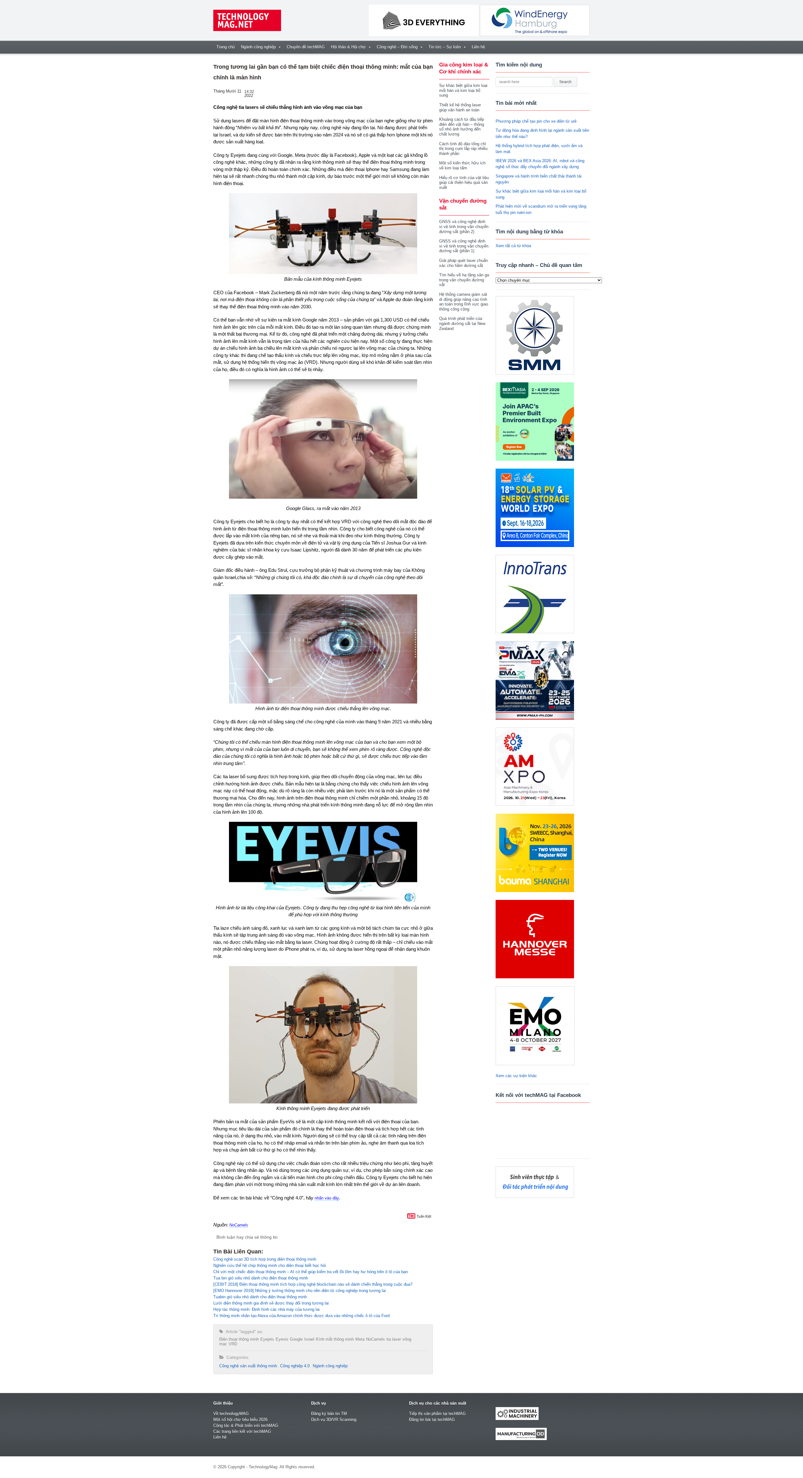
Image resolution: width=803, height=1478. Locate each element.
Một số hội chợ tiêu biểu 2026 (240, 1419)
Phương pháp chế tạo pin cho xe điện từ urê (536, 121)
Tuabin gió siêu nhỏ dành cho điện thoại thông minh (260, 1297)
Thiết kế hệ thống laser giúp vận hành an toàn (460, 107)
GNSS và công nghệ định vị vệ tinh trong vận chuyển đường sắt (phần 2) (463, 226)
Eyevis (282, 1339)
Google (296, 1339)
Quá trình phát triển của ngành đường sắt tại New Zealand (462, 323)
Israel (309, 1339)
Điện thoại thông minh (239, 1339)
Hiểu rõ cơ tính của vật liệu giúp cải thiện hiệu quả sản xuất (464, 182)
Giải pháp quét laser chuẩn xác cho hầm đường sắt (463, 263)
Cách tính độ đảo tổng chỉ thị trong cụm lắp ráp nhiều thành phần (463, 148)
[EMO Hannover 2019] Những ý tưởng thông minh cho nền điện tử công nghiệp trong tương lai (299, 1290)
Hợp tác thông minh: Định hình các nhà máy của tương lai (266, 1309)
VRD (233, 1344)
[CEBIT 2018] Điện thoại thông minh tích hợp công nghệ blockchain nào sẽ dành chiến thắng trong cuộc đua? (312, 1284)
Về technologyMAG (231, 1413)
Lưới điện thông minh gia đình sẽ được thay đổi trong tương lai (271, 1303)
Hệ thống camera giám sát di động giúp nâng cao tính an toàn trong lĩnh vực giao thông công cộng (463, 301)
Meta (359, 1339)
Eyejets (267, 1339)
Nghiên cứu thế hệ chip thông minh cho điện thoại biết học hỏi (269, 1265)
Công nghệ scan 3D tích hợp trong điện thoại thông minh (264, 1259)
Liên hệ (478, 47)
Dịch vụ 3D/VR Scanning (333, 1419)
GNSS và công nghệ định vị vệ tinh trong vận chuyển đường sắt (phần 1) (463, 246)
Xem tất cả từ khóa (513, 245)
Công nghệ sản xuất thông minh (248, 1366)
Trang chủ (225, 47)
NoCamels (238, 1225)
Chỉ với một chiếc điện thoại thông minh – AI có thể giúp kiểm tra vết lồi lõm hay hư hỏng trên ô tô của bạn (310, 1271)
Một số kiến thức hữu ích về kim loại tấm (462, 165)
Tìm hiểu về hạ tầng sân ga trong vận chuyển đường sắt (464, 280)
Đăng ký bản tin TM (329, 1413)
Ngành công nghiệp (330, 1366)
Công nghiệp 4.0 (295, 1366)
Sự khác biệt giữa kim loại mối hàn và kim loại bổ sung (463, 90)
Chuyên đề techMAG (306, 47)
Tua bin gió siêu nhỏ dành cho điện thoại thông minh (260, 1278)
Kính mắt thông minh (335, 1339)
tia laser (393, 1339)
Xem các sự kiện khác (516, 1075)
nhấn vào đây (327, 1198)
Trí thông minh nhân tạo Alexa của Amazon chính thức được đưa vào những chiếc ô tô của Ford (301, 1315)
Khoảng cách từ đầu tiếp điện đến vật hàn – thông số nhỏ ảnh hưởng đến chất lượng (461, 126)
